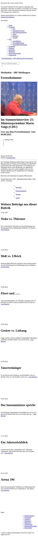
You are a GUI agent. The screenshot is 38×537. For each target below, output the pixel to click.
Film (10, 39)
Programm (12, 46)
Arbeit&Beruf (16, 41)
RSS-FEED (28, 528)
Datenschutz (12, 55)
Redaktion (12, 50)
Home (10, 25)
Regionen (15, 36)
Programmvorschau (18, 31)
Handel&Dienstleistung (19, 44)
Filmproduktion (29, 516)
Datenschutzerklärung (7, 17)
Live (13, 29)
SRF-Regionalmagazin (19, 32)
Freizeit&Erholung (18, 43)
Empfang (11, 48)
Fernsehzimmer (28, 58)
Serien (14, 34)
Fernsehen (12, 27)
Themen (15, 38)
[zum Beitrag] (5, 230)
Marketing (12, 51)
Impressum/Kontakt (15, 53)
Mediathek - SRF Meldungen (14, 58)
